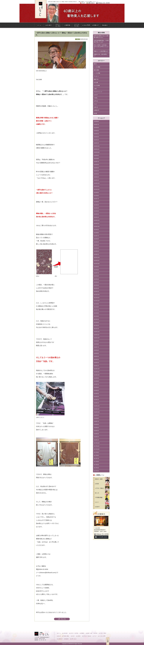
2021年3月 (96, 322)
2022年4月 (96, 282)
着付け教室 (96, 70)
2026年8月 (96, 121)
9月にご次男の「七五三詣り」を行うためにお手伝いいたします (101, 47)
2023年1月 (96, 254)
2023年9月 (96, 229)
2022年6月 (96, 276)
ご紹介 (95, 88)
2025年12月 (96, 146)
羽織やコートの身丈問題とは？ (101, 51)
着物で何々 (96, 79)
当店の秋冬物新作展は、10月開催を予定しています (101, 41)
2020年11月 (96, 334)
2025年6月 (96, 164)
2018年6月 (96, 424)
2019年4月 (96, 393)
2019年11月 (96, 371)
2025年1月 (96, 180)
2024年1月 (96, 217)
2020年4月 (96, 356)
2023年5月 (96, 242)
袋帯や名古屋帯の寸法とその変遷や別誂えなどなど (101, 36)
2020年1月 (96, 365)
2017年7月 (96, 458)
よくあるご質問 (102, 636)
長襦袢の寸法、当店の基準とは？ (100, 55)
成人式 (59, 636)
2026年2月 (96, 140)
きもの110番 (97, 85)
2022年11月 (96, 260)
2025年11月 (96, 149)
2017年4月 (96, 467)
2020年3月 (96, 359)
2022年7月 (96, 273)
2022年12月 (96, 257)
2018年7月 (96, 421)
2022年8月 (96, 269)
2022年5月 (96, 279)
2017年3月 (96, 470)
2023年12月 (96, 220)
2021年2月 (96, 325)
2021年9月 (96, 303)
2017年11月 (96, 446)
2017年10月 (96, 449)
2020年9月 (96, 341)
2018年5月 (96, 427)
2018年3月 (96, 433)
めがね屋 (96, 82)
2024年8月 (96, 195)
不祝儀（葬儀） (66, 636)
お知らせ (96, 107)
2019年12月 (96, 368)
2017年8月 (96, 455)
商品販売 (67, 638)
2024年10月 (96, 189)
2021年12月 (96, 294)
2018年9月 (96, 415)
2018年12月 (96, 406)
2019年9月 (96, 378)
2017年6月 (96, 461)
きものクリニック (98, 91)
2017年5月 (96, 464)
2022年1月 (96, 291)
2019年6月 (96, 387)
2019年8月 (96, 381)
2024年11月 (96, 186)
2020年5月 (96, 353)
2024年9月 (96, 192)
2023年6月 (96, 238)
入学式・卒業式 (103, 633)
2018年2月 (96, 436)
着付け (95, 63)
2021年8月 (96, 307)
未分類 (95, 113)
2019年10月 (96, 375)
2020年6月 (96, 350)
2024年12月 (96, 183)
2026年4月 (96, 133)
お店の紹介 (65, 633)
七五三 (73, 636)
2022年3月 (96, 285)
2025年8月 (96, 158)
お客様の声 (96, 110)
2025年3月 (96, 174)
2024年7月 (96, 198)
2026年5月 (96, 130)
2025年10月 (96, 152)
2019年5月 (96, 390)
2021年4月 (96, 319)
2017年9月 (96, 452)
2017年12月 (96, 443)
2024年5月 (96, 205)
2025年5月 (96, 167)
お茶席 (96, 633)
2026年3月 (96, 136)
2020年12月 (96, 331)
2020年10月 (96, 337)
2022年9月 (96, 266)
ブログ (95, 104)
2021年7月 (96, 310)
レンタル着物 (97, 67)
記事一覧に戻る (62, 619)
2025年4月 (96, 170)
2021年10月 (96, 300)
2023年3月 (96, 248)
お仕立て (96, 94)
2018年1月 (96, 440)
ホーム (59, 633)
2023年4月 (96, 245)
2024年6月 (96, 201)
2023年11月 (96, 223)
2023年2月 (96, 251)
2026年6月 (96, 127)
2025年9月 (96, 155)
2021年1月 (96, 328)
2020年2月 (96, 362)
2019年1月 (96, 402)
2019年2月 (96, 399)
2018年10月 (96, 412)
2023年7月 (96, 235)
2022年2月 (96, 288)
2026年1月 (96, 143)
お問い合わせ (73, 638)
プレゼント (96, 76)
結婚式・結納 (89, 633)
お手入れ (96, 101)
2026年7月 (96, 124)
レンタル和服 (97, 73)
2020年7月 (96, 347)
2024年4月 (96, 208)
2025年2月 (96, 177)
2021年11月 (96, 297)
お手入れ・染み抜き (87, 636)
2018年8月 (96, 418)
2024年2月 (96, 214)
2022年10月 (96, 263)
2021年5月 (96, 316)
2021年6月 (96, 313)
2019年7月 (96, 384)
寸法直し (96, 97)
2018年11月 (96, 409)
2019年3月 (96, 396)
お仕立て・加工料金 (74, 633)
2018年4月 (96, 430)
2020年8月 (96, 344)
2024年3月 (96, 211)
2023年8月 (96, 232)
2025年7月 (96, 161)
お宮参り (79, 636)
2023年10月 (96, 226)
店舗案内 (82, 633)
